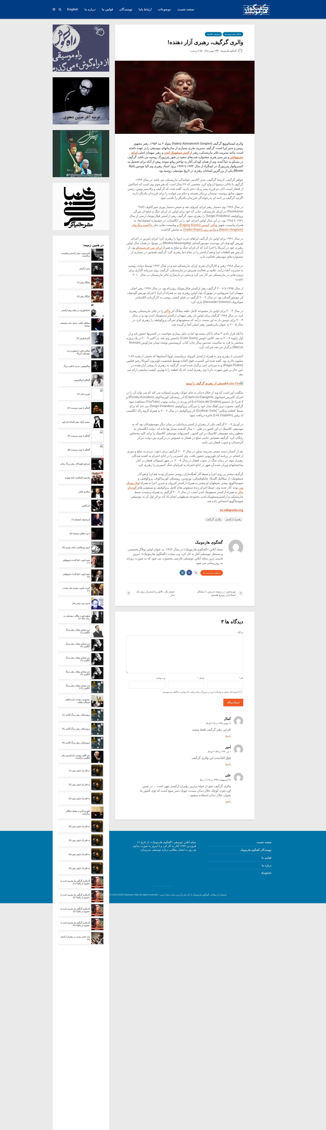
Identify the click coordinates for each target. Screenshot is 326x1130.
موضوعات (164, 9)
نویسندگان (125, 9)
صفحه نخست (185, 9)
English (72, 9)
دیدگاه (240, 632)
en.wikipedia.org (231, 510)
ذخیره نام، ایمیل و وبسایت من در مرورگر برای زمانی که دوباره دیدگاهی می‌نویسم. (200, 692)
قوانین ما (107, 9)
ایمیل (201, 678)
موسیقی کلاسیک (213, 34)
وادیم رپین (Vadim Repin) (199, 229)
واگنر (166, 311)
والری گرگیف (213, 519)
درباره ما (90, 9)
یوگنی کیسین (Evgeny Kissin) (197, 225)
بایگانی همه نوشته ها (233, 34)
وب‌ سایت (160, 678)
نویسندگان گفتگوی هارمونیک (255, 849)
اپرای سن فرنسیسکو (149, 247)
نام (241, 678)
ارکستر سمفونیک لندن (177, 152)
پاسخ (228, 735)
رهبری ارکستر (233, 519)
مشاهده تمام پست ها (211, 573)
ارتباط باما (145, 9)
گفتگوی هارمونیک (228, 51)
